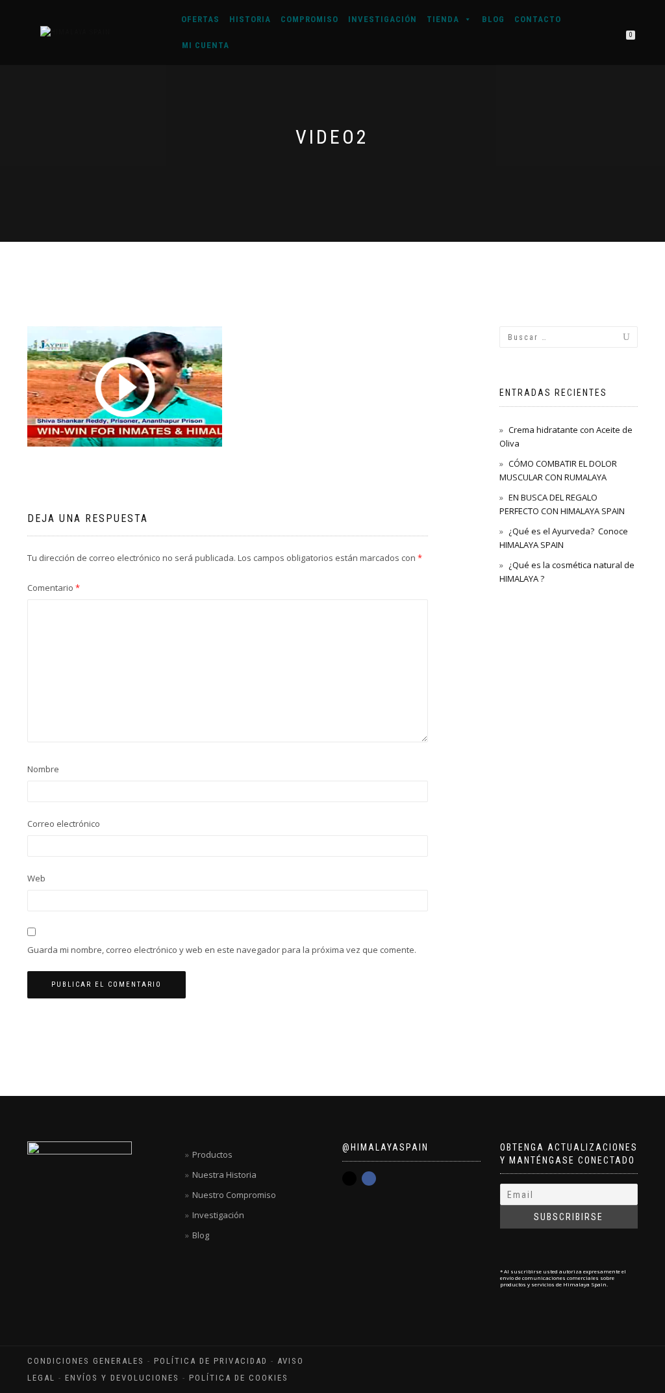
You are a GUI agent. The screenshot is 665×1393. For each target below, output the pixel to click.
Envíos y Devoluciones (122, 1378)
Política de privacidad (211, 1361)
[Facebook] (369, 1178)
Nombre (43, 769)
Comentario (53, 587)
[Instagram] (349, 1178)
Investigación (382, 19)
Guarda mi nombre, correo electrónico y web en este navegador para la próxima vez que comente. (221, 950)
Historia (250, 19)
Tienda (443, 19)
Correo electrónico (63, 823)
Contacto (537, 19)
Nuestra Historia (224, 1174)
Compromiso (309, 19)
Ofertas (200, 19)
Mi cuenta (205, 45)
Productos (212, 1154)
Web (36, 878)
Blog (493, 19)
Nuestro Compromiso (234, 1195)
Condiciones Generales (85, 1361)
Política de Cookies (238, 1378)
